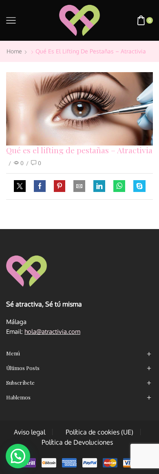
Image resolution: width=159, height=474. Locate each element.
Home (14, 51)
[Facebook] (40, 186)
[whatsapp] (119, 186)
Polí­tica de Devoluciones (77, 442)
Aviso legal (29, 432)
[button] (18, 456)
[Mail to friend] (79, 186)
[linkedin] (99, 186)
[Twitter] (22, 186)
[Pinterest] (59, 186)
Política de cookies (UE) (99, 432)
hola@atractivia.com (52, 331)
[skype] (137, 186)
